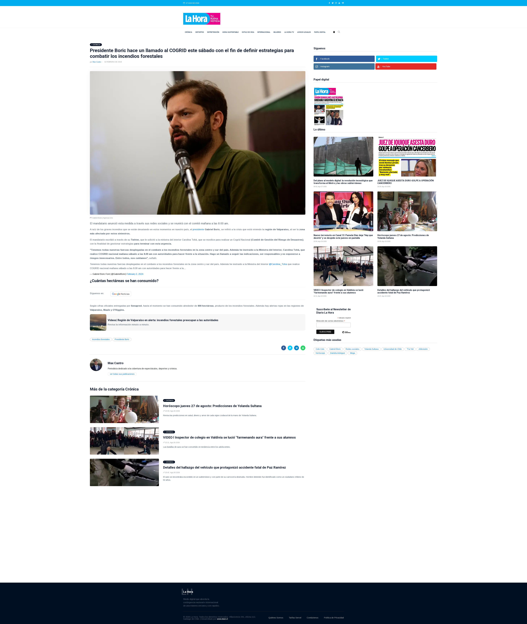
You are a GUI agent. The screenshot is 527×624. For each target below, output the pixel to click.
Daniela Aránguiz (337, 353)
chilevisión (423, 349)
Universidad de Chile (393, 349)
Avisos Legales (304, 32)
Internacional (263, 32)
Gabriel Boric (335, 349)
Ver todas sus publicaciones (122, 374)
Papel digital (320, 32)
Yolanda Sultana (371, 349)
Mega (352, 353)
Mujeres (277, 32)
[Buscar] (339, 32)
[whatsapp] (303, 348)
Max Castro (97, 62)
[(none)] (96, 364)
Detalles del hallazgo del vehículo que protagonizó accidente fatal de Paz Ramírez (224, 467)
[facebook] (329, 3)
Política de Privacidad (334, 617)
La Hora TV (289, 32)
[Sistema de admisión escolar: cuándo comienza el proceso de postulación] (362, 106)
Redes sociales (352, 349)
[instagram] (336, 3)
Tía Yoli (410, 349)
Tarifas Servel (295, 617)
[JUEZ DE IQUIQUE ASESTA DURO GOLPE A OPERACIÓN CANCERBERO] (407, 157)
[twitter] (332, 3)
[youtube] (339, 3)
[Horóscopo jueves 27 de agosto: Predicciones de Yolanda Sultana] (124, 409)
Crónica (188, 32)
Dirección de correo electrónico (330, 321)
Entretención (213, 32)
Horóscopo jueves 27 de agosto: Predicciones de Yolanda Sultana (212, 406)
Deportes (199, 32)
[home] (201, 18)
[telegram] (343, 3)
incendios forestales (101, 339)
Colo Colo (320, 349)
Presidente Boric (122, 339)
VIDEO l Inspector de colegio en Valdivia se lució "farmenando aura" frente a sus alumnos (229, 437)
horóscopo (320, 353)
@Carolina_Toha (278, 264)
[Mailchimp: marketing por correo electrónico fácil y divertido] (346, 334)
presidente (199, 229)
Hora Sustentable (230, 32)
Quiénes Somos (275, 617)
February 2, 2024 (135, 274)
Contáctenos (312, 617)
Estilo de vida (248, 32)
